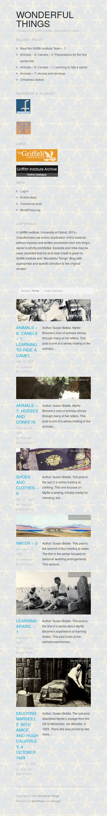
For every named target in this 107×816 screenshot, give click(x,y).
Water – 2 (27, 543)
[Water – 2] (53, 527)
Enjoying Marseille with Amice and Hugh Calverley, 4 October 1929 (27, 735)
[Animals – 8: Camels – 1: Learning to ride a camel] (53, 311)
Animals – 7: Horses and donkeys (42, 73)
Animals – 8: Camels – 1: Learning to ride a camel (53, 67)
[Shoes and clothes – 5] (53, 461)
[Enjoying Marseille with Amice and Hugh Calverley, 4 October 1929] (53, 684)
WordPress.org (30, 210)
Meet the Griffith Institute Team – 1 (43, 48)
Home (35, 290)
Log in (24, 191)
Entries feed (28, 197)
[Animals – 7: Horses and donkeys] (53, 389)
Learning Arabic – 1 (26, 626)
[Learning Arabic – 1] (53, 594)
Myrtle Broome (79, 302)
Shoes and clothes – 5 (27, 485)
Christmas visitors (32, 79)
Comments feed (31, 204)
